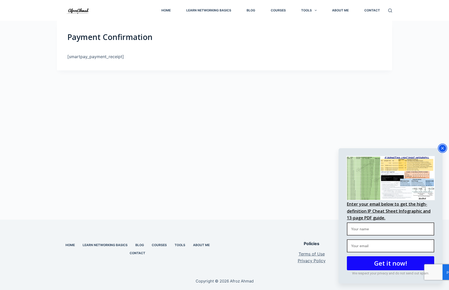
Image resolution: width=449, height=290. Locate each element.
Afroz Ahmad (242, 281)
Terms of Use (312, 254)
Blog (251, 10)
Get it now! (390, 263)
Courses (278, 10)
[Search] (390, 10)
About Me (340, 10)
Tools (306, 10)
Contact (372, 10)
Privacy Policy (312, 260)
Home (166, 10)
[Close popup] (442, 148)
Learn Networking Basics (208, 10)
